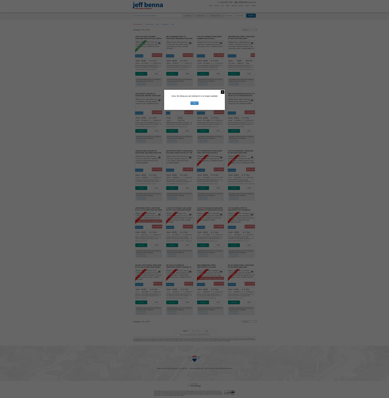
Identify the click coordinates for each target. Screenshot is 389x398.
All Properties (137, 24)
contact (253, 5)
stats (222, 5)
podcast (234, 5)
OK (194, 103)
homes (216, 5)
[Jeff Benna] (148, 11)
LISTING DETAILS (141, 74)
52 (207, 331)
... (201, 331)
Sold (172, 24)
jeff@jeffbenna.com (225, 368)
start (210, 5)
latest (228, 5)
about (247, 5)
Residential (165, 24)
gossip (241, 5)
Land (157, 24)
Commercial (149, 24)
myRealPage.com (194, 386)
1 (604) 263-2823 (141, 83)
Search (251, 15)
